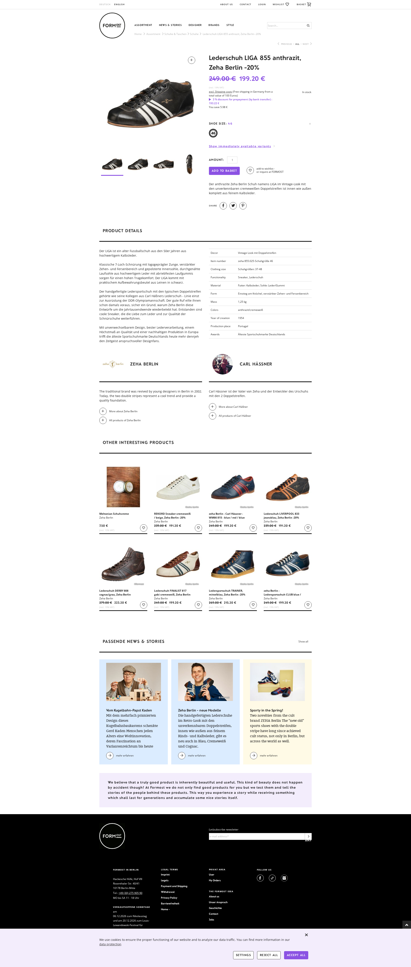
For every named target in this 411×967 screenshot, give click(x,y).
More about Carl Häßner (233, 407)
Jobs (211, 919)
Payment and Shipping (174, 886)
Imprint (165, 874)
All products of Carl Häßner (235, 416)
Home (138, 34)
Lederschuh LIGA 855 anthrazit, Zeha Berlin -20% (232, 34)
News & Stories (170, 25)
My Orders (215, 880)
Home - (165, 909)
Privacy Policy (169, 897)
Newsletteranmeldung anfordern (308, 837)
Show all (303, 641)
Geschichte (215, 908)
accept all (296, 955)
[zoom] (151, 101)
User (211, 874)
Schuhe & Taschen (175, 34)
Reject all (269, 955)
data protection (110, 944)
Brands (213, 25)
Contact (245, 4)
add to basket (224, 171)
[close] (306, 935)
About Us (226, 4)
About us (214, 896)
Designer (195, 25)
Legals (164, 880)
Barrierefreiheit (170, 903)
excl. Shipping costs (220, 91)
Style (230, 25)
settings (243, 955)
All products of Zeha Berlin (125, 420)
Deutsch (105, 4)
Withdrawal (168, 891)
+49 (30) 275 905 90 (130, 893)
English (119, 4)
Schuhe (194, 34)
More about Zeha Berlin (123, 411)
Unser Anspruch (218, 902)
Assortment (143, 25)
